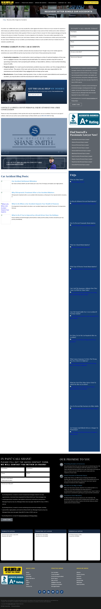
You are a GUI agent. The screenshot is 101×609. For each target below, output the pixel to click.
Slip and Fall (54, 580)
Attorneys (28, 576)
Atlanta (79, 572)
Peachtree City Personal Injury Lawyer (82, 161)
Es (70, 2)
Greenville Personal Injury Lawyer (81, 164)
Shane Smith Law (11, 603)
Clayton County (81, 574)
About (17, 2)
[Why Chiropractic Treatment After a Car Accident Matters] (6, 196)
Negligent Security (56, 582)
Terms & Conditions (91, 98)
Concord (79, 576)
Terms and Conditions (15, 606)
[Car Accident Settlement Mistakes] (6, 185)
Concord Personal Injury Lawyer (80, 145)
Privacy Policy (75, 100)
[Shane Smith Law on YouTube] (53, 592)
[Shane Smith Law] (7, 3)
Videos (28, 582)
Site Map (2, 606)
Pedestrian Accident (56, 584)
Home (1, 19)
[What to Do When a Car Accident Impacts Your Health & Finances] (6, 208)
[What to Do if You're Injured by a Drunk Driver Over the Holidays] (6, 219)
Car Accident (54, 572)
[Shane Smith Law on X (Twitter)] (44, 592)
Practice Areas (27, 2)
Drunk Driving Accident (57, 576)
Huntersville (80, 580)
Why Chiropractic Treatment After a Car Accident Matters (33, 192)
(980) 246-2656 (92, 2)
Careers (28, 574)
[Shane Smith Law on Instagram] (57, 592)
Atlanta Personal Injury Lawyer (80, 142)
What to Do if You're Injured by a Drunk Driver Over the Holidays (35, 215)
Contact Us (62, 2)
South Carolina (81, 584)
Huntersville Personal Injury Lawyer (81, 150)
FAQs (27, 584)
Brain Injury (54, 578)
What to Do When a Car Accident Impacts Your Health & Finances (35, 204)
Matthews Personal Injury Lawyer (81, 153)
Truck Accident (55, 574)
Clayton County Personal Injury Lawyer (82, 159)
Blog (4, 20)
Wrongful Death (55, 586)
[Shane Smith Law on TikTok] (61, 592)
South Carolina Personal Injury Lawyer (82, 156)
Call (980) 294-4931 (34, 94)
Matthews (79, 582)
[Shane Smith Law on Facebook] (39, 592)
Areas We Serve (40, 2)
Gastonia (79, 578)
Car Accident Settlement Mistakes (24, 181)
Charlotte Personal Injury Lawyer (80, 139)
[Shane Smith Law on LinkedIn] (48, 592)
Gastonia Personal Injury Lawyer (80, 147)
